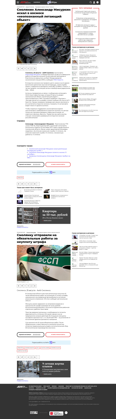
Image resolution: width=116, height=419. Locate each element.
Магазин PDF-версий (77, 388)
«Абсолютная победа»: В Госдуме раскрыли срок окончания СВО (87, 99)
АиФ (27, 281)
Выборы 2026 (87, 388)
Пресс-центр (46, 386)
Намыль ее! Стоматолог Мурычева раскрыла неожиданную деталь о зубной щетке (88, 79)
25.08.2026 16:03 (21, 232)
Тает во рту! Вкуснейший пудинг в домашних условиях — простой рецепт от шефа (88, 248)
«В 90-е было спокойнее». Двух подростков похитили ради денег (88, 241)
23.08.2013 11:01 (20, 7)
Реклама (54, 386)
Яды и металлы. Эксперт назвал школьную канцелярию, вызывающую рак (87, 62)
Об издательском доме (35, 386)
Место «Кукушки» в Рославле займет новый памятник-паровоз (60, 190)
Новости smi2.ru (22, 227)
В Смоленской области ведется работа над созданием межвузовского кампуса (85, 40)
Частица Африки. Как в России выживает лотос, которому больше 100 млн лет (88, 265)
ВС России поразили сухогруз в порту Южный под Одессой (87, 94)
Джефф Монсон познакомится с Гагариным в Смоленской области (59, 197)
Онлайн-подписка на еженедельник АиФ (59, 388)
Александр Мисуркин (33, 74)
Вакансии (61, 386)
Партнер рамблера (43, 412)
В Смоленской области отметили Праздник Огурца (33, 190)
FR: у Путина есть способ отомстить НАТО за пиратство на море (88, 111)
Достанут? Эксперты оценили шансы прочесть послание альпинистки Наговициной (89, 51)
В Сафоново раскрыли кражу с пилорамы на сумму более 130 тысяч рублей (85, 26)
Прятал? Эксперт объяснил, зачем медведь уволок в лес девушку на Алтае (88, 259)
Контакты (31, 388)
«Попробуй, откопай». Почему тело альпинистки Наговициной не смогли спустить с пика (88, 237)
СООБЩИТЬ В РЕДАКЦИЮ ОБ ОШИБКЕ (38, 389)
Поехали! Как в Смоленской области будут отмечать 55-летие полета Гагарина (33, 197)
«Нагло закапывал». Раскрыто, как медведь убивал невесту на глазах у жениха (88, 68)
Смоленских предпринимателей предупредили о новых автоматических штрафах (85, 33)
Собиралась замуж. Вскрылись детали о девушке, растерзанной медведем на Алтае (88, 56)
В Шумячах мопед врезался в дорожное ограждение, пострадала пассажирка (85, 19)
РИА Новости (58, 80)
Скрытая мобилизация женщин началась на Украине (87, 105)
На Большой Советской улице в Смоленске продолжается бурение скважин (85, 13)
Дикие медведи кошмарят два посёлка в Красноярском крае (87, 88)
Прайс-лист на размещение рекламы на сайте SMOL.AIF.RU (81, 386)
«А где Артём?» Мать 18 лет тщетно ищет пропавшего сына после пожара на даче (88, 73)
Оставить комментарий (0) (58, 164)
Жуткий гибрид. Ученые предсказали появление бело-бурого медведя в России (89, 254)
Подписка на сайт (41, 388)
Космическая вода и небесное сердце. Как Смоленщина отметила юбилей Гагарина (32, 202)
